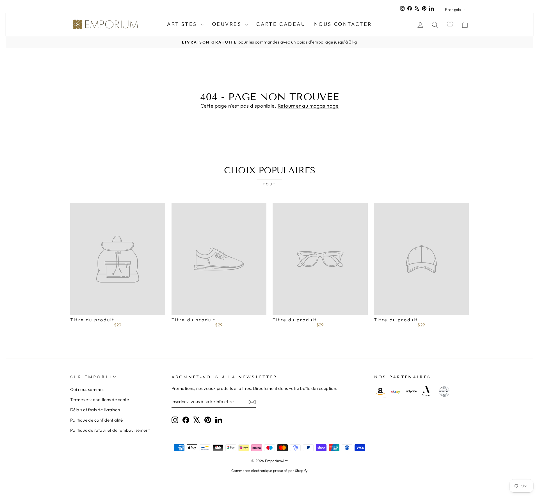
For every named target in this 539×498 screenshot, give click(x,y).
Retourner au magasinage (308, 106)
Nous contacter (343, 24)
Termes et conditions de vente (99, 399)
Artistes (183, 24)
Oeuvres (228, 24)
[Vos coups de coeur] (450, 24)
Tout (269, 184)
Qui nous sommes (87, 389)
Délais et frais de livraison (95, 409)
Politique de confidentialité (96, 420)
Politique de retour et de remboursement (110, 430)
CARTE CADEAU (280, 24)
